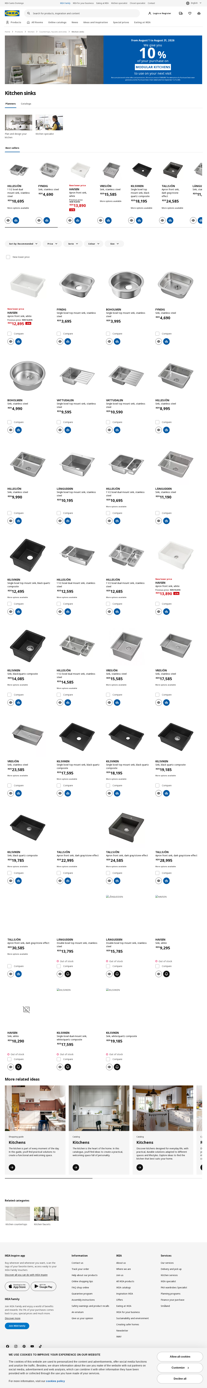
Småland (165, 1305)
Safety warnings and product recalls (90, 1305)
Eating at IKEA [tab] (142, 22)
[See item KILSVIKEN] (142, 170)
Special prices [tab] (121, 22)
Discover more (12, 1318)
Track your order (80, 1269)
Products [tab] (16, 22)
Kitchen (31, 31)
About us (121, 1262)
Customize (178, 1367)
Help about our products (85, 1275)
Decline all (180, 1378)
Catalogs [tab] (26, 103)
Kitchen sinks (78, 31)
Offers (119, 1299)
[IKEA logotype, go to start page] (12, 13)
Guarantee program (82, 1293)
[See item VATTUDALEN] (79, 376)
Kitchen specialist (119, 3)
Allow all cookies (180, 1356)
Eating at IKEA (102, 3)
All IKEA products (125, 1281)
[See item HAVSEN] (80, 170)
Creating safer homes (127, 1324)
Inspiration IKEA (124, 1293)
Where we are (123, 1269)
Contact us (77, 1262)
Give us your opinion (82, 1318)
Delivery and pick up (171, 1269)
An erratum (78, 1312)
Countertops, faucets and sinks (53, 31)
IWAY (118, 1336)
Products (19, 31)
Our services (167, 1262)
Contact (151, 3)
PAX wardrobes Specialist (174, 1287)
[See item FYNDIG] (49, 170)
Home (7, 31)
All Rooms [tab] (37, 22)
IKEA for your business (83, 3)
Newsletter (122, 1330)
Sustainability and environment (132, 1318)
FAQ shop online (80, 1287)
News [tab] (75, 22)
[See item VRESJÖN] (111, 170)
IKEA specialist (168, 1281)
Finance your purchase (172, 1299)
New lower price (21, 257)
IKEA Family (65, 3)
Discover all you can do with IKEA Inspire (26, 1274)
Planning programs (170, 1293)
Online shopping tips (82, 1281)
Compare (19, 333)
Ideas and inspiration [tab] (95, 22)
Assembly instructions (83, 1299)
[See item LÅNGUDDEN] (79, 464)
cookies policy (55, 1381)
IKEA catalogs (123, 1287)
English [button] (194, 3)
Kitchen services (169, 1275)
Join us (119, 1275)
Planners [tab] (10, 103)
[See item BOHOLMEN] (128, 285)
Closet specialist (137, 3)
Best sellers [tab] (12, 147)
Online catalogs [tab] (57, 22)
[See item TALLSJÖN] (173, 170)
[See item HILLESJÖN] (18, 170)
